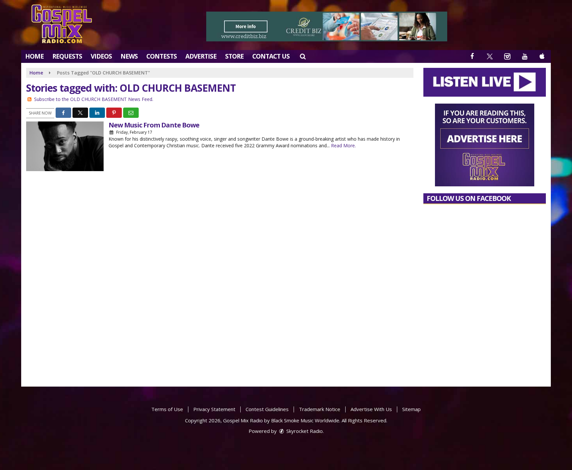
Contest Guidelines (267, 409)
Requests (67, 56)
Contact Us (271, 56)
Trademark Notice (319, 409)
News (129, 56)
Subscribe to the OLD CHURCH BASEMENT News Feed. (93, 99)
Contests (161, 56)
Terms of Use (167, 409)
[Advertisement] (326, 26)
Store (234, 56)
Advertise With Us (371, 409)
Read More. (343, 145)
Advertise (200, 56)
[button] (302, 56)
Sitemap (411, 409)
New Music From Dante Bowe (154, 124)
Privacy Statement (214, 409)
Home (34, 56)
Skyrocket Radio (304, 431)
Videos (101, 56)
